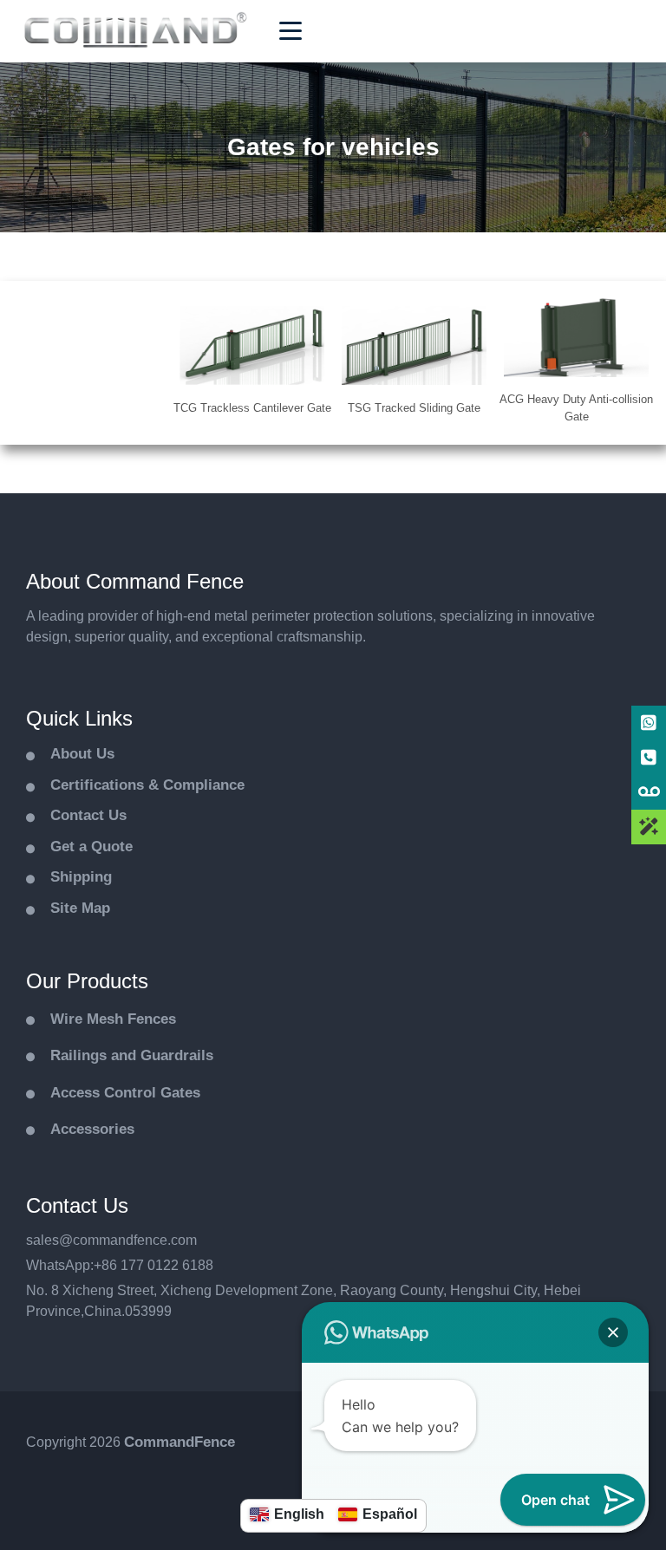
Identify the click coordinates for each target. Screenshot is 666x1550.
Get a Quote (91, 846)
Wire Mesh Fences (113, 1019)
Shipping (81, 877)
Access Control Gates (125, 1092)
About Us (82, 754)
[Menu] (290, 31)
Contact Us (88, 815)
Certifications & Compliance (147, 785)
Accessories (92, 1129)
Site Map (80, 908)
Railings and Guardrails (131, 1055)
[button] (613, 1332)
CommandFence (179, 1442)
